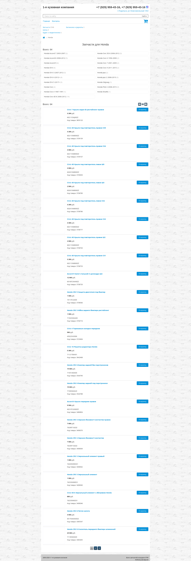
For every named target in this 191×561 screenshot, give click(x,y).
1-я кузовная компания (59, 558)
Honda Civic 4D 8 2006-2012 (56, 96)
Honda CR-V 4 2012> (53, 77)
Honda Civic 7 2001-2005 (108, 63)
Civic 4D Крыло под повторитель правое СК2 (86, 219)
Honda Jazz (102, 72)
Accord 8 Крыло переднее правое (81, 401)
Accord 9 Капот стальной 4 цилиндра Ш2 (84, 274)
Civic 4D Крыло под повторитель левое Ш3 (85, 182)
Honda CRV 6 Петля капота (78, 511)
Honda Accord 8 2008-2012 (56, 58)
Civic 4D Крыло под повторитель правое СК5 (86, 128)
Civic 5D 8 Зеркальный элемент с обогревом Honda (89, 493)
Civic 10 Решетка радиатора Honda (82, 347)
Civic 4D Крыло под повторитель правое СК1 (86, 255)
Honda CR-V (49, 68)
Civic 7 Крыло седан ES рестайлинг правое (85, 109)
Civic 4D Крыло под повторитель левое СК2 (86, 201)
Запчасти (46, 27)
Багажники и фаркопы (74, 27)
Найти (144, 16)
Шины (45, 30)
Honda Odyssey (104, 82)
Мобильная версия (141, 560)
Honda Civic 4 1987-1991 (55, 92)
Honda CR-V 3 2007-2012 (55, 72)
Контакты (56, 21)
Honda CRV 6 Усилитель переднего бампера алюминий (91, 529)
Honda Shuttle (103, 92)
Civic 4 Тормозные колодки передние (83, 328)
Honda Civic (49, 87)
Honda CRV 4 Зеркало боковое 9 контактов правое (89, 420)
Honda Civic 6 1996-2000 (108, 58)
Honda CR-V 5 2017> (53, 82)
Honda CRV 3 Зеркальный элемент (82, 474)
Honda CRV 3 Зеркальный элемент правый (85, 456)
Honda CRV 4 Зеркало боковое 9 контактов (85, 438)
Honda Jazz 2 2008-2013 (107, 77)
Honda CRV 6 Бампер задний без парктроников (87, 365)
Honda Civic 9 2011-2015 (108, 68)
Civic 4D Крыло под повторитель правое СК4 (86, 146)
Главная (46, 21)
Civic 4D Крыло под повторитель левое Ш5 (85, 164)
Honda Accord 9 (51, 63)
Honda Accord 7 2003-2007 (56, 53)
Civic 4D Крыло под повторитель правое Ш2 (86, 237)
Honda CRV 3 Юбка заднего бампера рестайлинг (88, 310)
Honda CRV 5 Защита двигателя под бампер (86, 292)
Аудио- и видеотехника (51, 33)
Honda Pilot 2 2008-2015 (108, 87)
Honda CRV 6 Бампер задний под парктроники (87, 383)
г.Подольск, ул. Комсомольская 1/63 (132, 11)
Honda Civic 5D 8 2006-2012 (109, 53)
